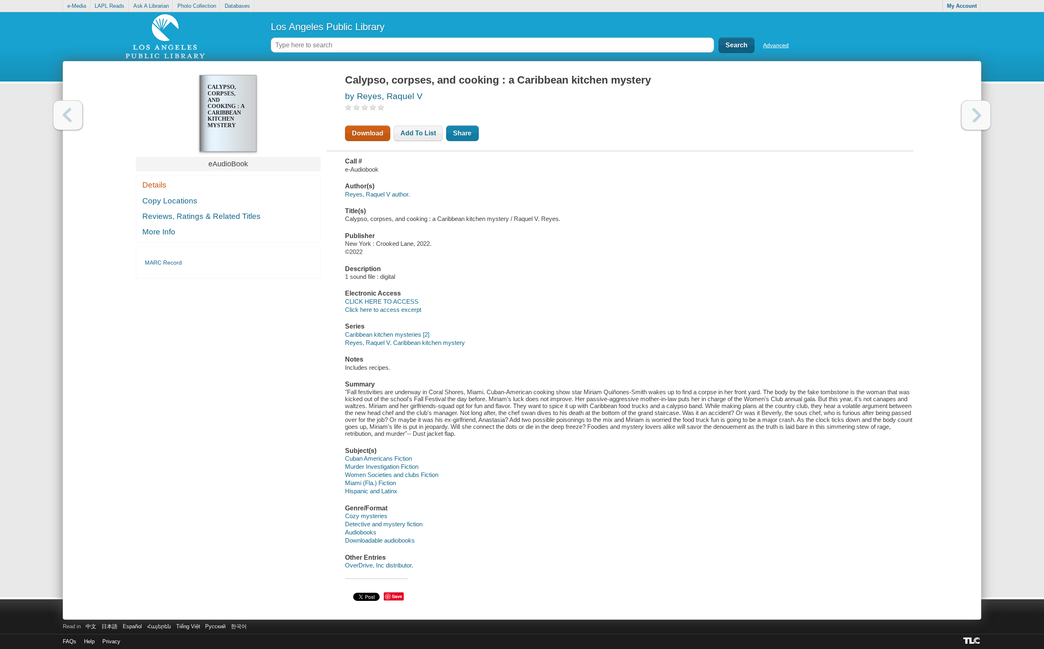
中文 (91, 626)
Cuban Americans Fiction (378, 458)
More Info (158, 231)
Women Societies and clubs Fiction (391, 474)
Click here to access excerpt (383, 309)
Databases (237, 6)
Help (89, 641)
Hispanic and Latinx (371, 491)
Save (397, 596)
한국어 (239, 626)
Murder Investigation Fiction (381, 466)
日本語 (109, 626)
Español (132, 626)
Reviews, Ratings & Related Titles (201, 216)
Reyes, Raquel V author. (377, 194)
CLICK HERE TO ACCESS (381, 301)
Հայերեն (159, 626)
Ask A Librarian (151, 6)
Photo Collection (196, 6)
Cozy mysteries (366, 515)
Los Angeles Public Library (328, 26)
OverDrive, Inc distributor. (379, 565)
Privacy (111, 641)
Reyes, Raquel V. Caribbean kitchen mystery (405, 342)
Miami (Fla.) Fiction (370, 482)
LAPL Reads (109, 6)
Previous (68, 115)
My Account (962, 6)
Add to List (418, 133)
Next (976, 115)
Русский (215, 626)
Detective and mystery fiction (383, 524)
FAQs (69, 641)
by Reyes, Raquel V (383, 96)
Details (154, 185)
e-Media (76, 6)
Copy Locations (169, 200)
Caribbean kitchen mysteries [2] (387, 334)
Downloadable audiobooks (380, 540)
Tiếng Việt (188, 626)
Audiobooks (360, 532)
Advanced (776, 45)
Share (462, 133)
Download (367, 133)
